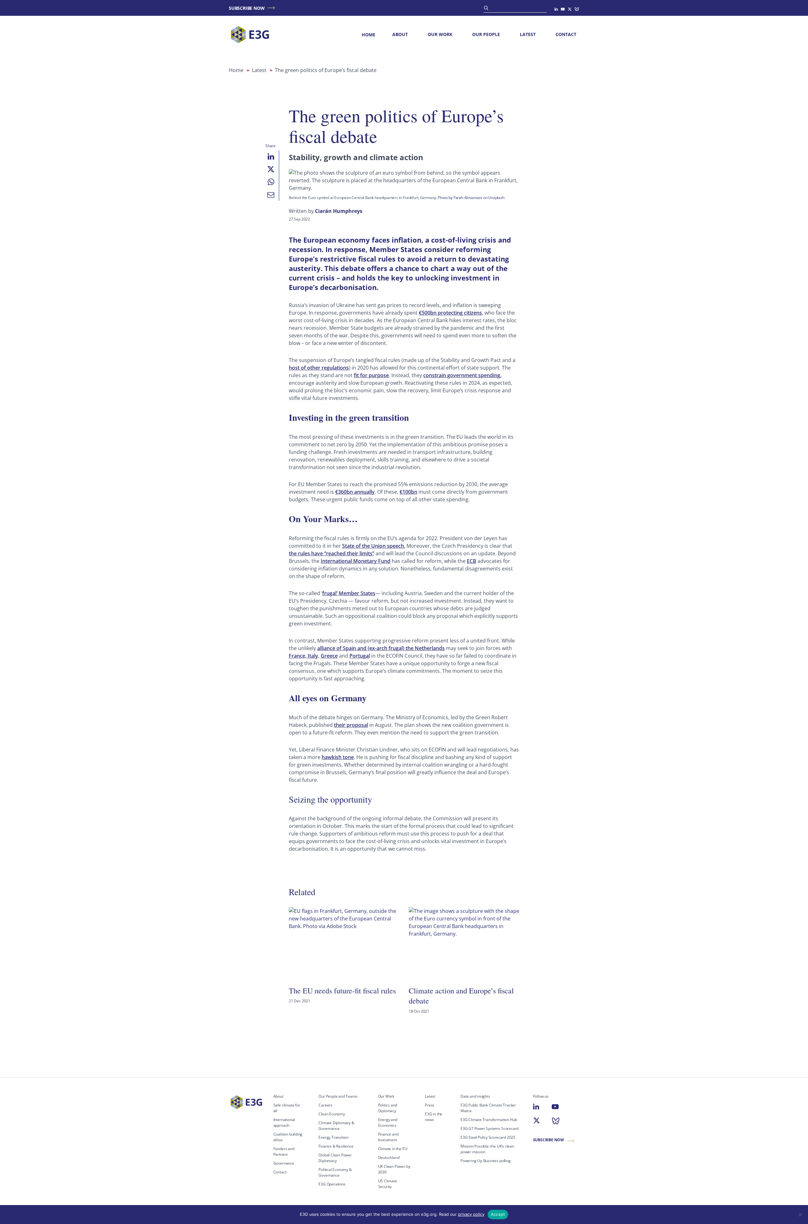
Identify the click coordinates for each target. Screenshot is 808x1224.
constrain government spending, (462, 375)
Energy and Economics (387, 1122)
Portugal (359, 655)
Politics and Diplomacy (387, 1107)
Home (368, 35)
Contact (566, 34)
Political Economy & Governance (335, 1172)
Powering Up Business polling (485, 1160)
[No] (800, 1214)
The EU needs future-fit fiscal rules (342, 991)
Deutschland (389, 1157)
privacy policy (471, 1214)
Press (429, 1105)
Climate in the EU (392, 1148)
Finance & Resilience (335, 1146)
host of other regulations (319, 367)
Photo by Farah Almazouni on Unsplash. (471, 197)
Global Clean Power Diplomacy (335, 1157)
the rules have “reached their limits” (331, 553)
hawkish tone (338, 757)
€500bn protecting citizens (450, 312)
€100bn (408, 491)
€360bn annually (355, 491)
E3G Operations (331, 1184)
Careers (325, 1105)
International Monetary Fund (355, 561)
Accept (498, 1214)
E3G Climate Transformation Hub (488, 1119)
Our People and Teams (337, 1096)
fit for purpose (371, 375)
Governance (283, 1163)
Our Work (440, 34)
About (400, 34)
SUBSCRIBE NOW (246, 8)
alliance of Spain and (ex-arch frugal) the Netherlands (381, 648)
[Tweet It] (270, 169)
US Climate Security (387, 1183)
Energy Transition (333, 1137)
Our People (486, 34)
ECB (471, 561)
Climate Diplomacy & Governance (336, 1125)
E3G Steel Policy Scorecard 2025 (487, 1137)
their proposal (351, 724)
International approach (284, 1122)
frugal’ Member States (348, 593)
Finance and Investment (388, 1137)
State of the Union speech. (373, 545)
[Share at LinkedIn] (270, 157)
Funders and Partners (283, 1151)
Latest (528, 34)
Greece (329, 655)
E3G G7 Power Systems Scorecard (489, 1128)
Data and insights (475, 1096)
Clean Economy (331, 1114)
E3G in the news (433, 1116)
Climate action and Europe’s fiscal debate (461, 996)
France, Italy (303, 655)
